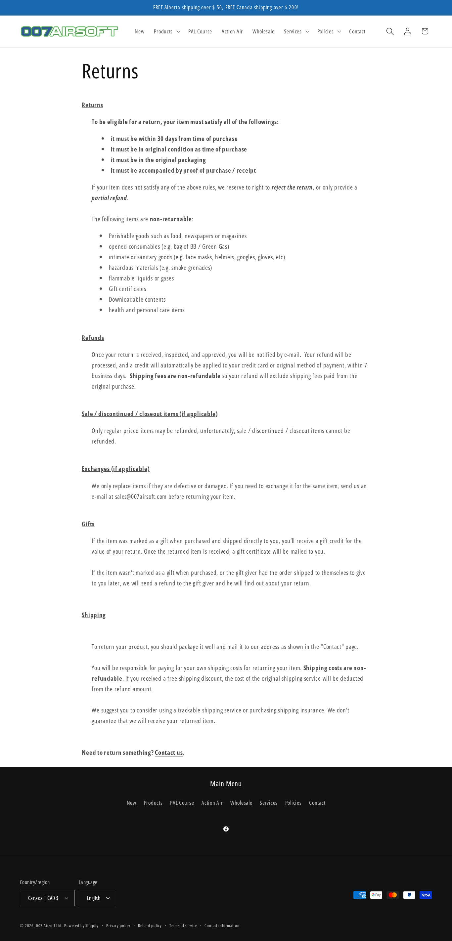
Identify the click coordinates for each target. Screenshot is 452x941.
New (131, 802)
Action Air (212, 802)
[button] (166, 31)
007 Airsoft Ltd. (49, 925)
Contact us (169, 752)
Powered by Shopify (81, 925)
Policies (293, 802)
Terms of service (183, 925)
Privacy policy (118, 925)
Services (269, 802)
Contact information (221, 925)
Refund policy (150, 925)
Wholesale (241, 802)
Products (153, 802)
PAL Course (182, 802)
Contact (317, 802)
